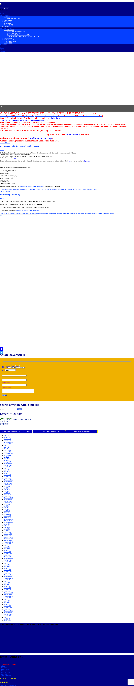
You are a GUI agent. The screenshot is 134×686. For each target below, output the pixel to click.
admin (2, 150)
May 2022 (7, 491)
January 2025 (7, 452)
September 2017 (8, 578)
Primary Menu (4, 8)
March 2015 (7, 620)
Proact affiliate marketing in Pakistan (58, 213)
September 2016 (8, 596)
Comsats (6, 26)
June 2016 (7, 601)
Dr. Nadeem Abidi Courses (25, 189)
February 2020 (8, 534)
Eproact (86, 161)
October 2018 (8, 560)
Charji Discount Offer (13, 18)
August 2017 (7, 579)
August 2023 (7, 466)
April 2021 (7, 511)
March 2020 (7, 532)
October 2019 (8, 540)
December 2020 (8, 517)
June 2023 (7, 470)
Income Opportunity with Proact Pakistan (36, 213)
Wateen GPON (8, 38)
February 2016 (8, 607)
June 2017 (7, 583)
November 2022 (8, 481)
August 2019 (7, 543)
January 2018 (7, 573)
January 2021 (7, 516)
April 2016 (7, 604)
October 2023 (8, 465)
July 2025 (6, 445)
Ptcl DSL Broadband (10, 41)
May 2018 (7, 566)
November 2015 (8, 612)
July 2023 (6, 468)
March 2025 (7, 450)
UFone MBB (7, 23)
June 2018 (7, 565)
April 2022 (7, 493)
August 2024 (7, 455)
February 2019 (8, 553)
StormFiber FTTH (9, 30)
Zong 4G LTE (8, 20)
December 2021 (8, 498)
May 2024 (7, 458)
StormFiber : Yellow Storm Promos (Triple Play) (25, 36)
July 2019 (6, 545)
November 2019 (8, 539)
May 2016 (7, 602)
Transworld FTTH (9, 39)
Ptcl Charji (7, 17)
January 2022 (7, 496)
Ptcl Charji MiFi (5, 672)
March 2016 (7, 606)
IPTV (1, 46)
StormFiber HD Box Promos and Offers (18, 35)
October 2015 (8, 614)
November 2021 (8, 499)
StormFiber (4, 667)
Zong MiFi (4, 674)
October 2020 (8, 521)
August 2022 (7, 486)
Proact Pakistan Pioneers (107, 213)
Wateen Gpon (5, 669)
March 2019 (7, 552)
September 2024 (8, 453)
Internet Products (6, 675)
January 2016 (7, 609)
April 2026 (7, 437)
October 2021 (8, 501)
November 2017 (8, 576)
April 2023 (7, 473)
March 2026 (7, 439)
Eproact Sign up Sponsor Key (8, 213)
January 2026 (7, 440)
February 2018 (8, 571)
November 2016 (8, 593)
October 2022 (8, 483)
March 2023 (7, 475)
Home (2, 13)
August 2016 (7, 597)
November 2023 (8, 463)
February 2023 (8, 476)
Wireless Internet (5, 15)
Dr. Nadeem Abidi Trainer (40, 189)
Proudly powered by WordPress (9, 685)
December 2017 (8, 575)
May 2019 (7, 548)
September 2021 (8, 502)
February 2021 (8, 514)
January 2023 (7, 478)
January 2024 (7, 462)
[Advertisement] (54, 640)
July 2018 (6, 563)
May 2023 (7, 471)
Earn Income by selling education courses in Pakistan (63, 189)
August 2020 (7, 524)
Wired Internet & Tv (6, 28)
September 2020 (8, 522)
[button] (4, 10)
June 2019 (7, 547)
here (15, 158)
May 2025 (7, 448)
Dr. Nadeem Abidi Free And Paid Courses (19, 146)
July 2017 (6, 581)
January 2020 (7, 535)
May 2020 (7, 529)
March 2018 (7, 570)
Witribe (3, 666)
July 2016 (6, 599)
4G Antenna (3, 44)
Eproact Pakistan (5, 143)
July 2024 (6, 457)
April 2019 (7, 550)
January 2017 (7, 591)
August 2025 (7, 444)
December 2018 (8, 557)
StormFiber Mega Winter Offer (16, 33)
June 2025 (7, 447)
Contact (2, 49)
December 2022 (8, 480)
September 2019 (8, 542)
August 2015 (7, 615)
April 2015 (7, 619)
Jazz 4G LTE (7, 21)
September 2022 (8, 484)
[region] (67, 82)
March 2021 (7, 512)
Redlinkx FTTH (8, 43)
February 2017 (8, 589)
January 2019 (7, 555)
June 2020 (7, 527)
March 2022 (7, 494)
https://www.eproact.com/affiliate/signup (31, 186)
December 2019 (8, 537)
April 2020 (7, 530)
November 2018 (8, 558)
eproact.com (20, 213)
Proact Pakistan (95, 213)
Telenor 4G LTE (8, 25)
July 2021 (6, 506)
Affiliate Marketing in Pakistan (9, 189)
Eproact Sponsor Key (10, 195)
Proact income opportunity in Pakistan (80, 213)
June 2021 (7, 507)
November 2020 (8, 519)
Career (2, 48)
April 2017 (7, 586)
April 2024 (7, 460)
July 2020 (6, 525)
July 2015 (6, 617)
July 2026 (6, 435)
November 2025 (8, 442)
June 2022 (7, 489)
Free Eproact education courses (88, 189)
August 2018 (7, 561)
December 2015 (8, 611)
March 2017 (7, 588)
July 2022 (6, 488)
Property (2, 51)
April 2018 (7, 568)
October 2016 (8, 594)
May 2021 (7, 509)
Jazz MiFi (4, 671)
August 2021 (7, 504)
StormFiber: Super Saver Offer (16, 31)
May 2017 (7, 584)
